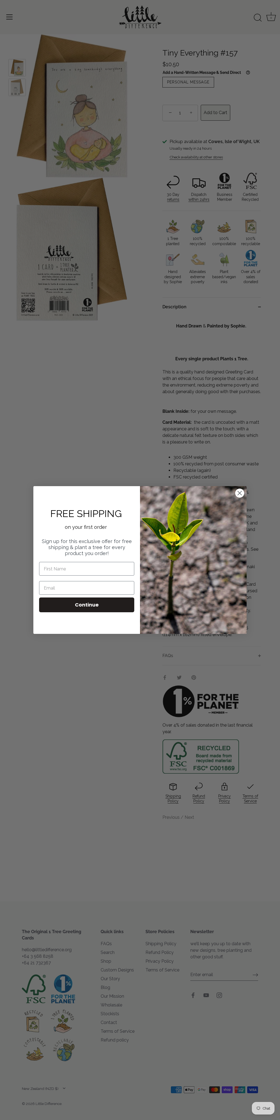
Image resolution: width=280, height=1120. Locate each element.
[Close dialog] (239, 493)
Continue (87, 604)
